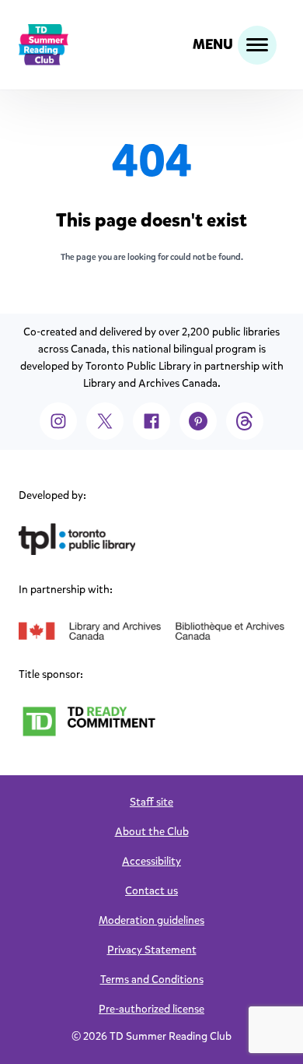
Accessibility (151, 861)
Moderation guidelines (151, 920)
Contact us (151, 890)
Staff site (151, 802)
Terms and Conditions (152, 979)
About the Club (152, 831)
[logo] (43, 44)
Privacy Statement (152, 950)
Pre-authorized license (151, 1009)
